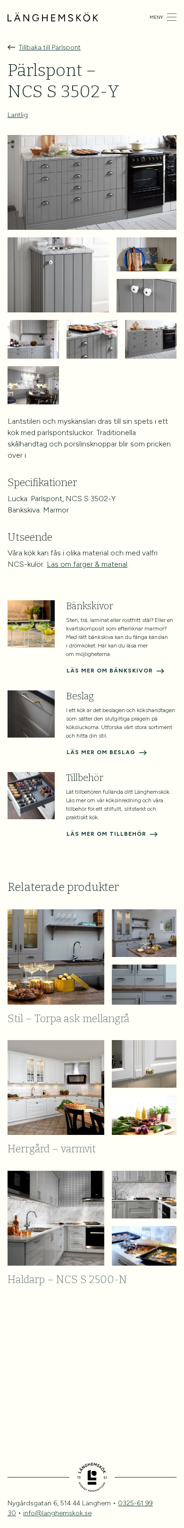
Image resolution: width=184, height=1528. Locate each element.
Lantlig (18, 115)
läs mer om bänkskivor (110, 670)
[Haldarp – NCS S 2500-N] (92, 1218)
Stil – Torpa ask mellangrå (68, 1018)
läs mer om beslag (101, 752)
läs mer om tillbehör (106, 834)
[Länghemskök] (53, 16)
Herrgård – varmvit (52, 1148)
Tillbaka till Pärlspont (50, 47)
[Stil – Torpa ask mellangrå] (92, 956)
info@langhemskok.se (57, 1513)
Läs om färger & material (87, 564)
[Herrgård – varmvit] (92, 1087)
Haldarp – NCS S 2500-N (67, 1279)
